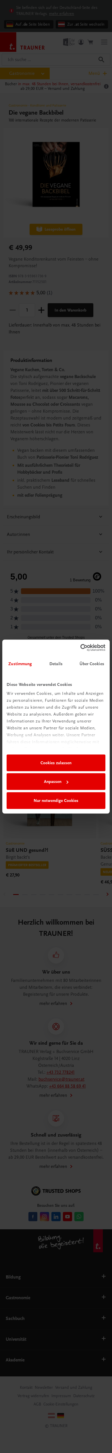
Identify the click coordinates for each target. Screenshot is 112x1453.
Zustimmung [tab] (20, 663)
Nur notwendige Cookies (56, 800)
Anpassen (52, 781)
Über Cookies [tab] (92, 663)
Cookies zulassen (56, 762)
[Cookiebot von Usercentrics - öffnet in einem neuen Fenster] (80, 647)
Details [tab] (56, 663)
